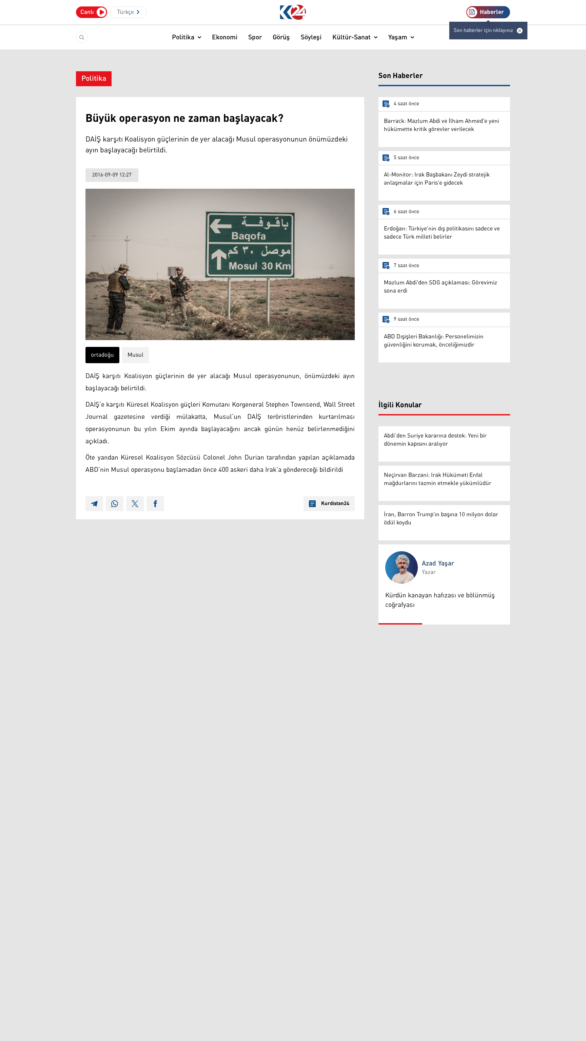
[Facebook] (155, 503)
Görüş (281, 37)
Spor (255, 37)
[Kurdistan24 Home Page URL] (293, 12)
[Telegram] (94, 503)
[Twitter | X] (135, 503)
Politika (183, 37)
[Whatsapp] (114, 503)
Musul (135, 355)
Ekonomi (224, 37)
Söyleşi (311, 37)
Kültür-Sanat (351, 37)
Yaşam (397, 37)
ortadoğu (102, 355)
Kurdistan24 (335, 503)
